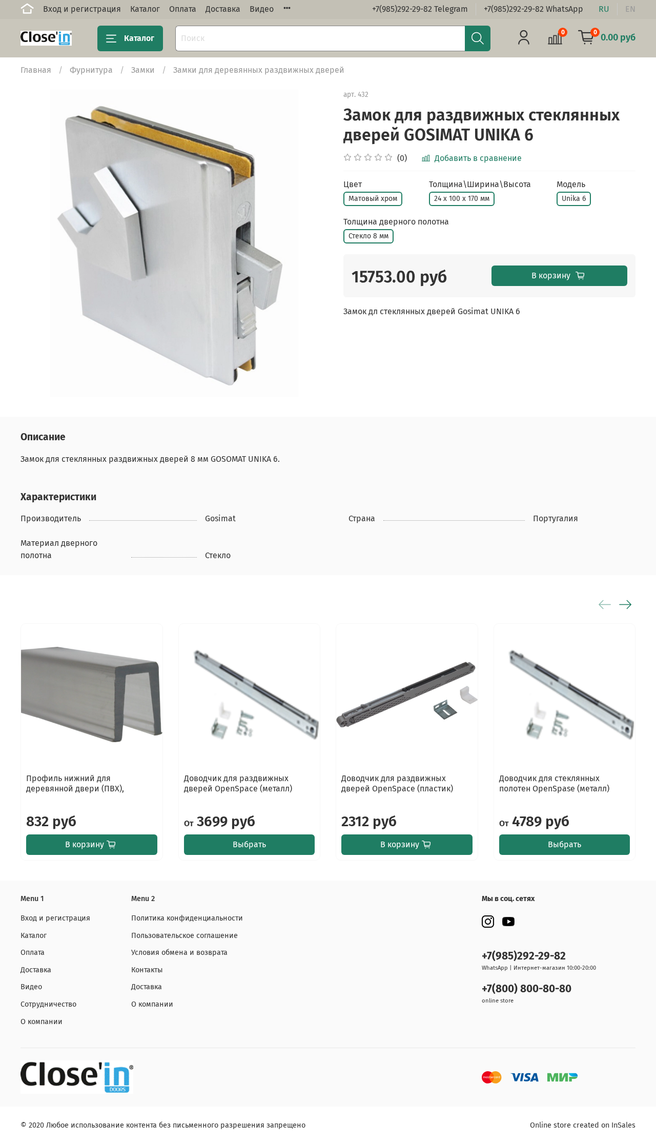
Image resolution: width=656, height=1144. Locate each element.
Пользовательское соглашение (184, 935)
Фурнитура (91, 70)
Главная (35, 70)
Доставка (223, 9)
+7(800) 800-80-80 (526, 989)
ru (604, 9)
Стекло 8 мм (368, 236)
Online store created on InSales (583, 1125)
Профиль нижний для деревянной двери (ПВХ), (75, 783)
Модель (571, 184)
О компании (41, 1021)
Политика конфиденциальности (187, 918)
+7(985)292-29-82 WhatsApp (533, 9)
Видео (262, 9)
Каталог (145, 9)
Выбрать (249, 844)
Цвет (352, 184)
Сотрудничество (48, 1004)
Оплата (182, 9)
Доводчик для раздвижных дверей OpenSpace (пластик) (397, 783)
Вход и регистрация (82, 9)
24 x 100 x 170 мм (461, 198)
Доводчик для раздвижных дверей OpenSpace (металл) (238, 783)
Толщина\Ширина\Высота (480, 184)
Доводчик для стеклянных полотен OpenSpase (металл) (554, 783)
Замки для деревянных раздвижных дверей (258, 70)
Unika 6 (574, 198)
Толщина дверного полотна (396, 222)
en (630, 9)
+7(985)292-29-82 (524, 956)
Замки (143, 70)
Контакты (147, 970)
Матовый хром (372, 198)
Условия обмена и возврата (179, 952)
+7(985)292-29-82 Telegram (420, 9)
